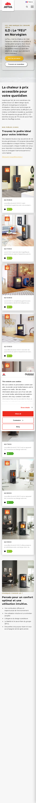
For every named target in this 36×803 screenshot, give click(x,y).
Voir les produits (14, 58)
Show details (25, 407)
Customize (17, 420)
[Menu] (32, 6)
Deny (18, 427)
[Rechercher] (27, 6)
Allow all (18, 414)
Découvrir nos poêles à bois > (12, 157)
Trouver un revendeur (16, 64)
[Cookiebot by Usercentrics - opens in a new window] (25, 374)
